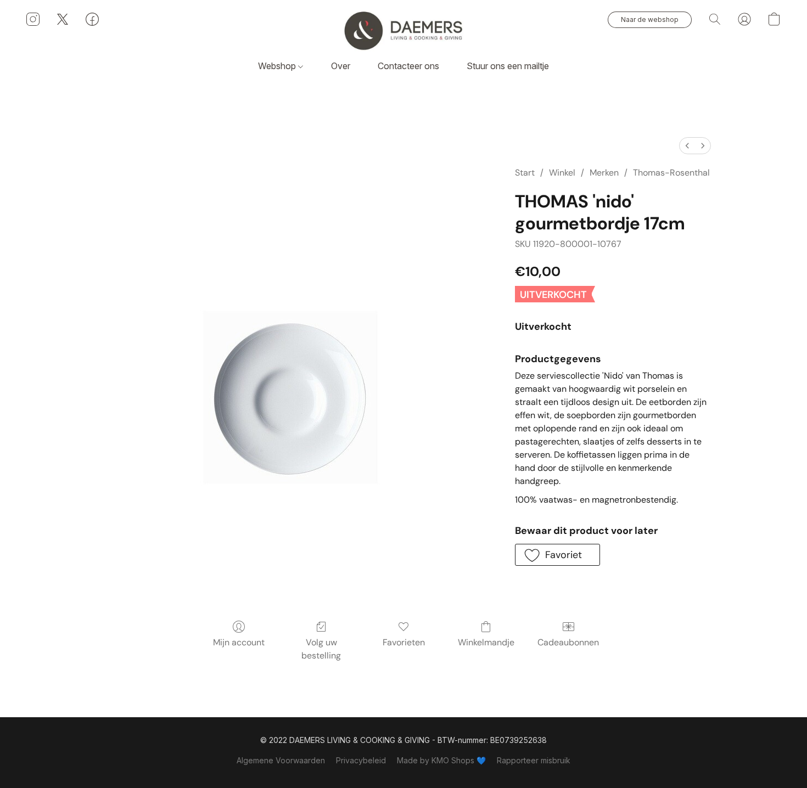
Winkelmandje (486, 642)
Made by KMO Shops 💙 (441, 760)
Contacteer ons (408, 65)
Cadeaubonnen (568, 642)
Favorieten (404, 642)
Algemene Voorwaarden (281, 760)
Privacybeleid (361, 760)
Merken (604, 172)
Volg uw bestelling (321, 649)
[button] (403, 30)
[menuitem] (687, 146)
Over (340, 65)
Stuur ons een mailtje (508, 65)
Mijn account (239, 642)
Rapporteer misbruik (533, 760)
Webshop (278, 65)
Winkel (562, 172)
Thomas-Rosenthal (671, 172)
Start (525, 172)
